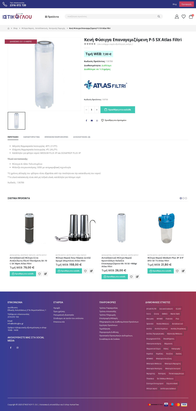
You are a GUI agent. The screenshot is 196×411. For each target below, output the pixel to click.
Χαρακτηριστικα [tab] (31, 137)
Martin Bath (175, 314)
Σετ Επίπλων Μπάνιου (165, 378)
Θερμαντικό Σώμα (153, 349)
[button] (180, 198)
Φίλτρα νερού (151, 388)
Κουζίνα (169, 354)
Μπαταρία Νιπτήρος (154, 368)
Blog (174, 4)
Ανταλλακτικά (15, 255)
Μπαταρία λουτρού (172, 368)
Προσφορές (187, 4)
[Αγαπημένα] (183, 17)
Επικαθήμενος (168, 339)
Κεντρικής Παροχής (28, 255)
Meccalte (150, 319)
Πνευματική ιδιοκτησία (64, 315)
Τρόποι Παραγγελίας (108, 308)
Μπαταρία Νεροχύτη (173, 363)
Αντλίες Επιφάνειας (178, 329)
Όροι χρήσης (59, 311)
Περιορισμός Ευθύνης (109, 332)
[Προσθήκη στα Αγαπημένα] (39, 273)
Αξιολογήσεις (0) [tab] (81, 137)
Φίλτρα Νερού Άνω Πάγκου (76, 255)
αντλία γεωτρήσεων (168, 388)
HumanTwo (74, 404)
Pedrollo (169, 319)
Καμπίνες (159, 354)
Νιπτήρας (162, 373)
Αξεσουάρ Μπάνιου (174, 334)
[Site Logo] (17, 16)
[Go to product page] (29, 227)
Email (92, 120)
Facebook (86, 120)
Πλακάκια (150, 378)
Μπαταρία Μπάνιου (154, 363)
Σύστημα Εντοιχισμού (154, 383)
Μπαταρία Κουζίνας (164, 358)
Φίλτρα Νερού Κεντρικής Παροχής (171, 255)
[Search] (159, 16)
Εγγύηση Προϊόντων (108, 325)
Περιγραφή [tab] (13, 137)
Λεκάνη (178, 354)
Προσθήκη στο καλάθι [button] (24, 274)
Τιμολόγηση (104, 328)
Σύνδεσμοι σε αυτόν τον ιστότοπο (69, 318)
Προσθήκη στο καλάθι (119, 109)
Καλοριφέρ (176, 349)
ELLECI (178, 309)
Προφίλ (57, 308)
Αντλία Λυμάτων (161, 329)
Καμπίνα (149, 354)
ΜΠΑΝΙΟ (149, 358)
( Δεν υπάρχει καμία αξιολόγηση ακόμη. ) (115, 44)
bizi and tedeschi (166, 309)
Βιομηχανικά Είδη (153, 339)
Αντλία (149, 329)
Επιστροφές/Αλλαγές (108, 318)
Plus (177, 319)
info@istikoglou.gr (15, 323)
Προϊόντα (53, 16)
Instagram (17, 348)
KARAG (164, 314)
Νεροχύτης (150, 373)
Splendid (149, 324)
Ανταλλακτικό (177, 324)
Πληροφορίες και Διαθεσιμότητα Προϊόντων (119, 321)
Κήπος (166, 349)
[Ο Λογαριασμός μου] (176, 17)
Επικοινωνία (59, 321)
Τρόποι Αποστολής (107, 311)
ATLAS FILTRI (151, 309)
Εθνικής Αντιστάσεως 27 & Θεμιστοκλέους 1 (27, 310)
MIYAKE (160, 319)
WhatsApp (97, 120)
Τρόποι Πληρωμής (107, 315)
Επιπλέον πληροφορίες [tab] (56, 137)
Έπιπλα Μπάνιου (163, 324)
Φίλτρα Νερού (41, 255)
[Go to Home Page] (8, 28)
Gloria (156, 314)
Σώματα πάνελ (172, 383)
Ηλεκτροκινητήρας (153, 343)
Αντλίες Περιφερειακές (155, 334)
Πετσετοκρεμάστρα (176, 373)
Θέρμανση (168, 343)
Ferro (148, 314)
